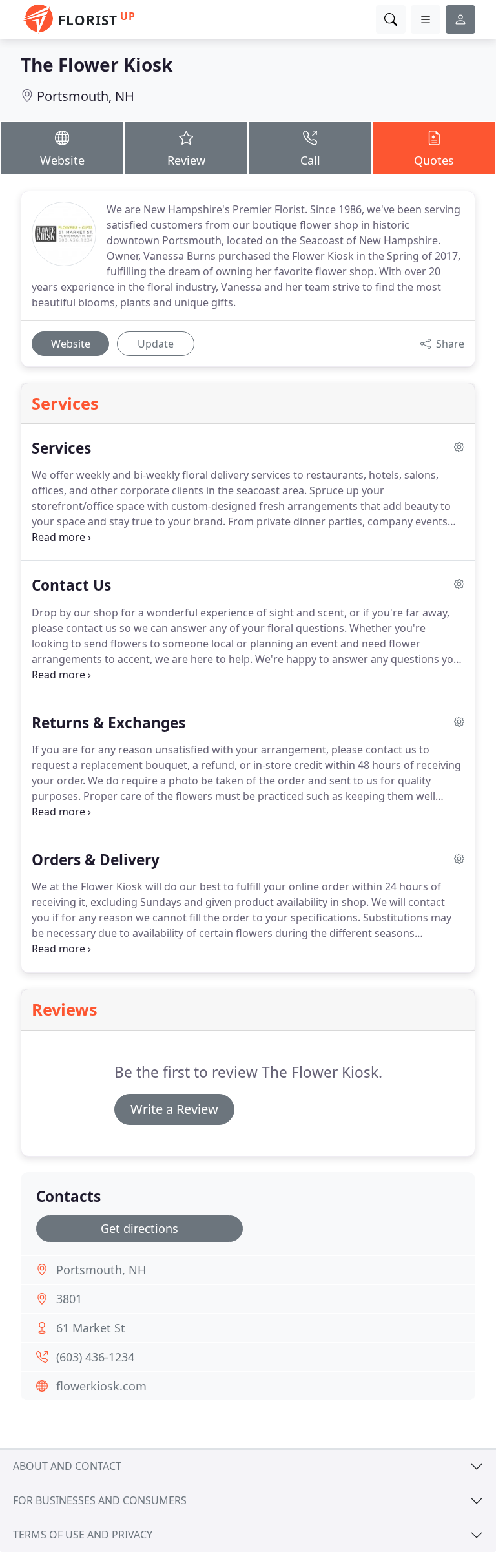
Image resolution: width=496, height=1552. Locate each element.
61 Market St (90, 1328)
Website (62, 160)
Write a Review (174, 1109)
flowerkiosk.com (101, 1386)
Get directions (139, 1228)
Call (310, 160)
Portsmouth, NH (85, 96)
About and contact (67, 1466)
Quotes (434, 160)
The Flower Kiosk (96, 64)
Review (186, 160)
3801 (69, 1298)
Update (156, 344)
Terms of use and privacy (82, 1534)
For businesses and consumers (100, 1500)
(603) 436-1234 (95, 1357)
